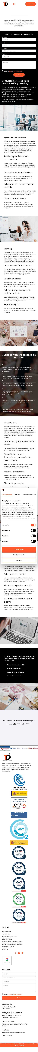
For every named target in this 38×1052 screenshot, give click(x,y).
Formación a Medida (8, 947)
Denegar (19, 560)
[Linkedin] (22, 953)
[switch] (33, 530)
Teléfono (4, 48)
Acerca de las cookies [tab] (29, 494)
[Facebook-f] (15, 953)
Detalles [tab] (17, 494)
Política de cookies (5, 1044)
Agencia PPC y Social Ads (9, 936)
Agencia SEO (6, 934)
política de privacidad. (15, 71)
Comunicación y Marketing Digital (12, 944)
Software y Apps (7, 939)
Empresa (4, 54)
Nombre (4, 37)
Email (3, 43)
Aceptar (13, 994)
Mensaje (4, 60)
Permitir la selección (19, 555)
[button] (13, 4)
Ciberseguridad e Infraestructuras (12, 941)
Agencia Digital (6, 931)
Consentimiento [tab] (7, 494)
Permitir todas (19, 549)
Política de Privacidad (19, 1044)
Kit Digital (5, 949)
